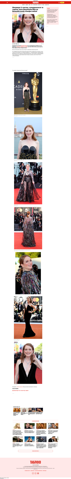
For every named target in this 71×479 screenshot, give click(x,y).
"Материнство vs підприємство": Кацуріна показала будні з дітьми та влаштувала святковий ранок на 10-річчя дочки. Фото (52, 16)
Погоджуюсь (2, 478)
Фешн (29, 4)
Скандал (26, 4)
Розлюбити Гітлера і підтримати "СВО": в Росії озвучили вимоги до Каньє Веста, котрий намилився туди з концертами (41, 445)
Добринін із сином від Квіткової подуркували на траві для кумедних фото (29, 431)
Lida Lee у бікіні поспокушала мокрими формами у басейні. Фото (29, 444)
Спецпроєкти (47, 4)
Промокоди (44, 470)
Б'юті (32, 4)
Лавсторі (39, 4)
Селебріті (23, 4)
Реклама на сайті (27, 470)
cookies (8, 477)
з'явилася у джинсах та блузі (21, 46)
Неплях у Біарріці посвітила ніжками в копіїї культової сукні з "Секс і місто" (18, 445)
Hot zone (42, 4)
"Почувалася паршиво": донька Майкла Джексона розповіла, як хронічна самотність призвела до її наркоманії (41, 432)
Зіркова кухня (35, 4)
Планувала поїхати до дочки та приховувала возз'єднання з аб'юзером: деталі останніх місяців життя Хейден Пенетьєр (18, 432)
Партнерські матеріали (38, 470)
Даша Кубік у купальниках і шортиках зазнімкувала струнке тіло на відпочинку (53, 432)
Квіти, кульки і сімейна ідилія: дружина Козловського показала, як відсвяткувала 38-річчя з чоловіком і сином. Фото (52, 21)
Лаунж (48, 8)
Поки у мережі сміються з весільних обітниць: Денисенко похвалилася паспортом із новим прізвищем (53, 445)
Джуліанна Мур (24, 45)
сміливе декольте (20, 386)
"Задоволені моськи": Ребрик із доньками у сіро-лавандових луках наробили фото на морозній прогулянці (52, 11)
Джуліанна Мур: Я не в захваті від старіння (20, 390)
